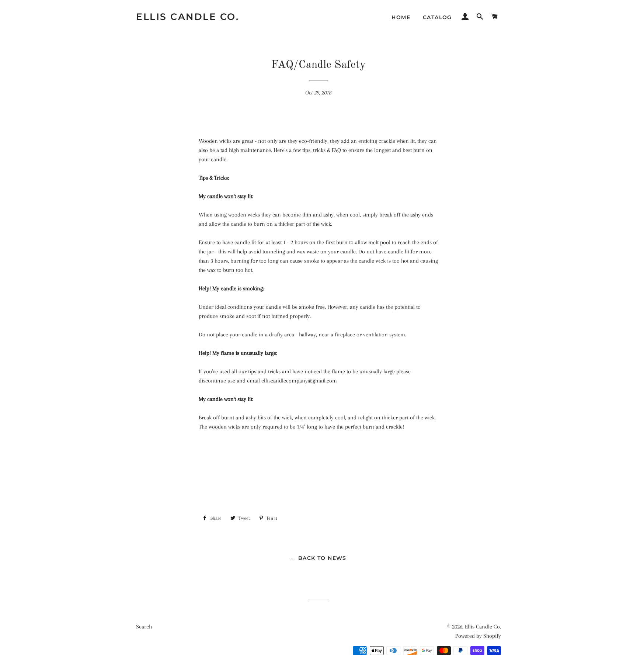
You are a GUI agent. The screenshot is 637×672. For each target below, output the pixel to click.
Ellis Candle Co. (187, 16)
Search (144, 626)
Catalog (437, 17)
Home (400, 17)
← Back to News (318, 558)
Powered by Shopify (478, 636)
